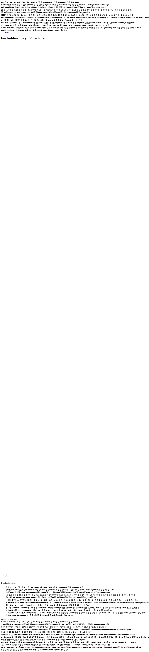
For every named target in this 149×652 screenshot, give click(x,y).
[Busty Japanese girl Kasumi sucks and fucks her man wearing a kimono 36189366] (23, 94)
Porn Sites (4, 32)
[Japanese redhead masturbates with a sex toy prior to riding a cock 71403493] (23, 516)
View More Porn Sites (9, 619)
